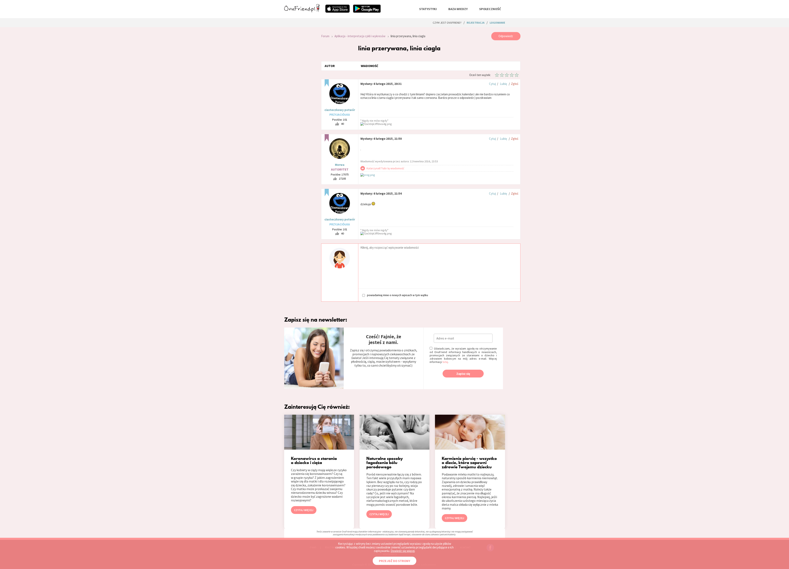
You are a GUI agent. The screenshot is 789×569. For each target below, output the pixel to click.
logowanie (497, 22)
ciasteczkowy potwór (339, 110)
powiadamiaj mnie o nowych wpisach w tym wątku (397, 295)
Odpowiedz (505, 36)
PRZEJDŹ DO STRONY (394, 561)
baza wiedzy (458, 9)
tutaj (445, 362)
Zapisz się (463, 374)
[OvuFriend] (302, 11)
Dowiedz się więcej (403, 551)
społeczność (490, 9)
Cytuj (492, 84)
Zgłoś (514, 84)
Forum (325, 36)
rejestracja (475, 22)
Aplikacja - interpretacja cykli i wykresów (360, 36)
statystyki (428, 9)
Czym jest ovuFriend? (447, 22)
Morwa (339, 164)
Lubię (503, 84)
